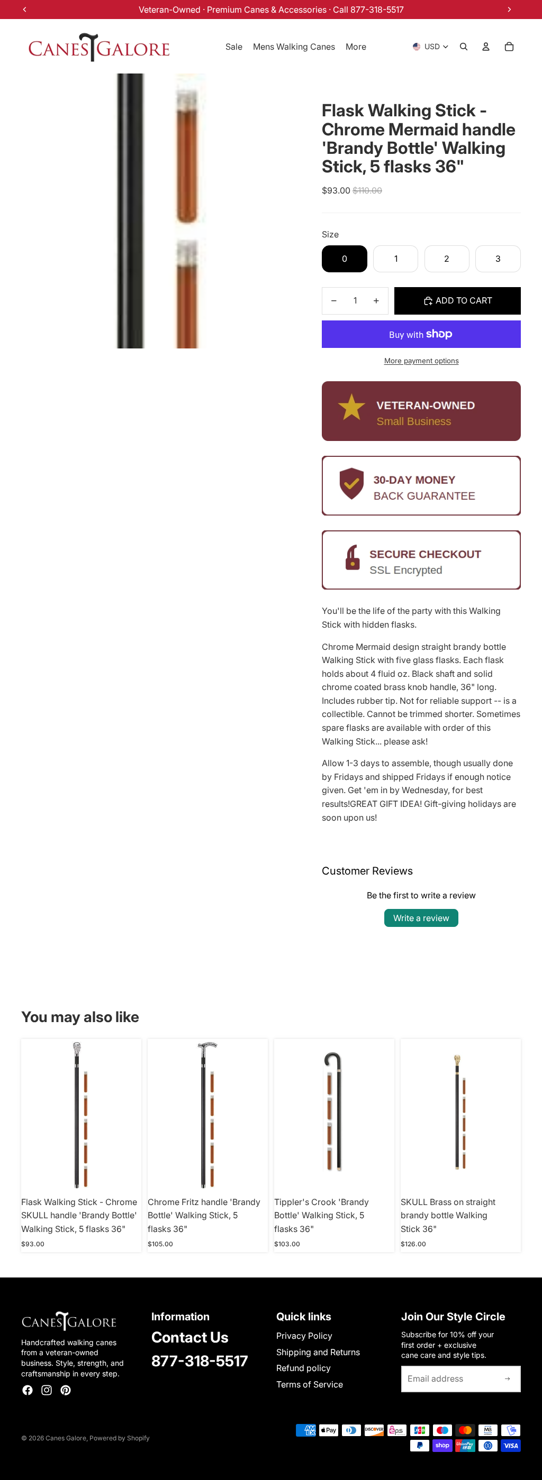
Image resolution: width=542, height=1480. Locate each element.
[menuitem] (356, 46)
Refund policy (303, 1368)
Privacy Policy (304, 1335)
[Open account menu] (486, 46)
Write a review (421, 918)
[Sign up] (508, 1379)
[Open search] (463, 46)
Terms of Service (309, 1384)
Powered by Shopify (119, 1438)
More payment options (421, 360)
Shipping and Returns (318, 1352)
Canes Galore (66, 1438)
